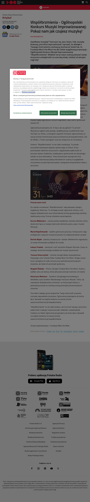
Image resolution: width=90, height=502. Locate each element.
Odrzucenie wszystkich (49, 113)
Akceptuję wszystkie (68, 113)
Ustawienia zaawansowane (22, 113)
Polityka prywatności (28, 92)
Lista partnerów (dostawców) (23, 105)
